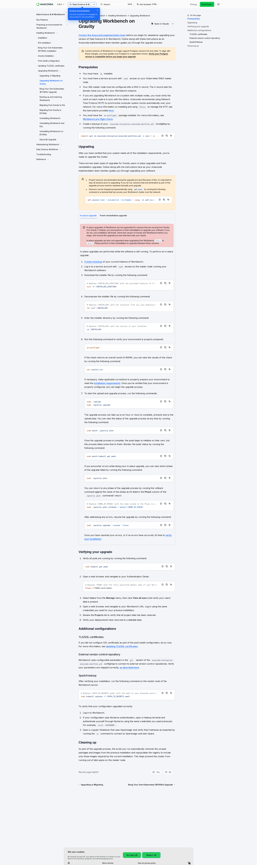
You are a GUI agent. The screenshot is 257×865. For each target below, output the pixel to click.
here (111, 110)
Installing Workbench (117, 15)
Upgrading (192, 22)
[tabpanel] (127, 382)
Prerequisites (193, 19)
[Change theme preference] (218, 4)
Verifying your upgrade (198, 26)
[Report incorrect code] (162, 135)
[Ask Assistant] (171, 135)
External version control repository (205, 38)
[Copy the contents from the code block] (167, 135)
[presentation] (127, 135)
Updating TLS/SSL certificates (122, 646)
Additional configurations (199, 30)
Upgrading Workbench (140, 15)
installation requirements (107, 383)
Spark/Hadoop (196, 42)
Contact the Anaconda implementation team (102, 35)
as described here (129, 667)
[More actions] (173, 23)
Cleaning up (193, 46)
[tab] (88, 215)
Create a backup (93, 261)
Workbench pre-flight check (98, 119)
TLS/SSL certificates (198, 34)
